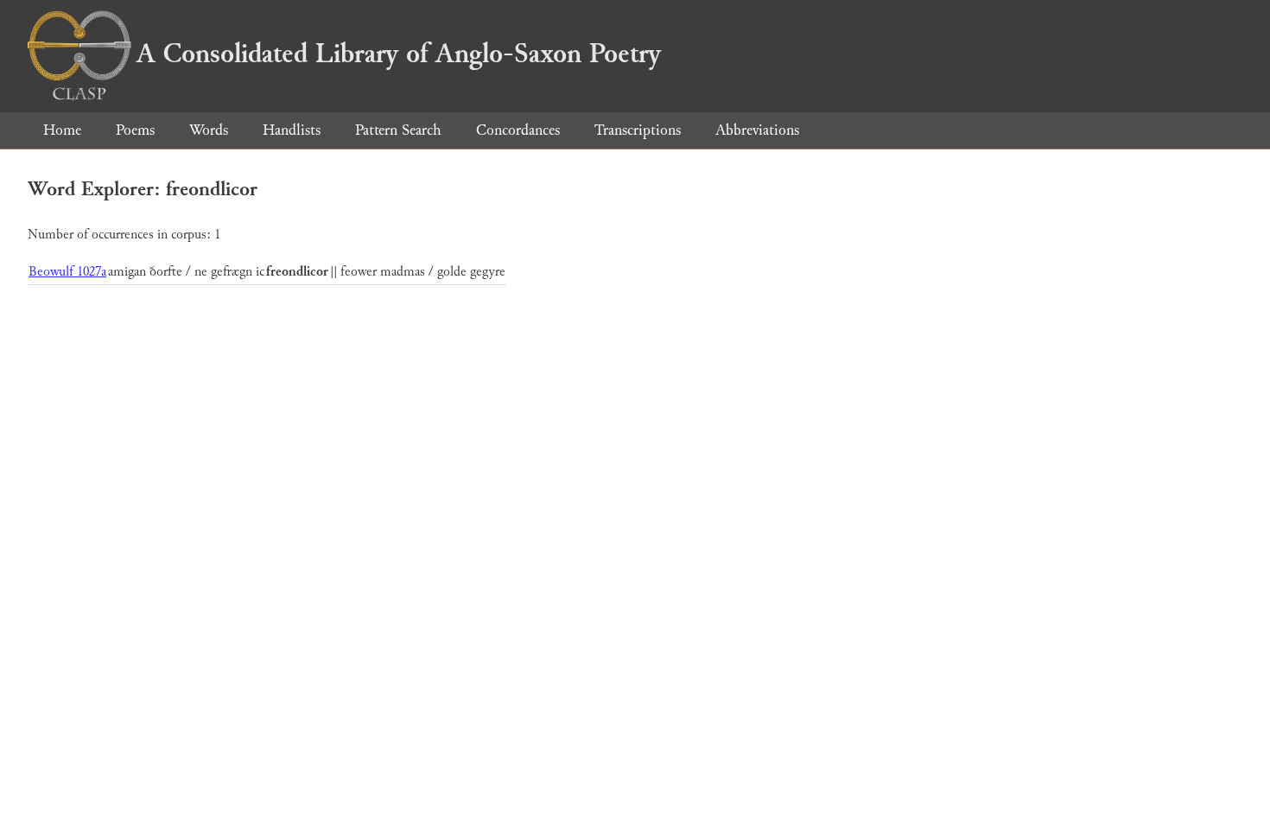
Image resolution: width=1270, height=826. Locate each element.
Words (208, 130)
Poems (135, 130)
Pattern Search (398, 130)
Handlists (292, 130)
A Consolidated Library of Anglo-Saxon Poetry (399, 53)
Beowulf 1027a (67, 272)
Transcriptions (637, 130)
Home (62, 130)
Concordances (518, 130)
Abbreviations (757, 130)
